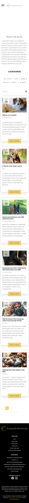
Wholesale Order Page (14, 450)
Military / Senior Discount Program (14, 466)
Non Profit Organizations (14, 469)
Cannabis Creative (14, 499)
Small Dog (14, 441)
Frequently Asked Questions (14, 457)
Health (6, 82)
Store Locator (14, 471)
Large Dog (14, 446)
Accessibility (19, 497)
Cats (16, 79)
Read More (14, 141)
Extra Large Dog (14, 448)
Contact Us (14, 459)
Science (23, 82)
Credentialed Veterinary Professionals (14, 464)
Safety (14, 82)
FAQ (13, 491)
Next (13, 411)
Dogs (23, 79)
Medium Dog (14, 443)
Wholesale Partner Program (14, 462)
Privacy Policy (11, 497)
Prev (9, 404)
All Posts (7, 79)
